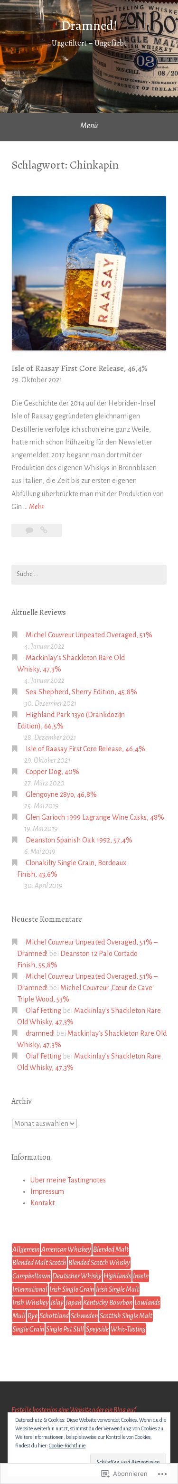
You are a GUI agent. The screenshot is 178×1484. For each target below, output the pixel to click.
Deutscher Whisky (77, 1276)
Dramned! (89, 26)
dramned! (40, 1033)
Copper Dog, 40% (52, 771)
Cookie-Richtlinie (67, 1445)
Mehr (36, 507)
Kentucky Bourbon (107, 1302)
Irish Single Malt (117, 1289)
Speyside (97, 1329)
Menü (89, 126)
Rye (32, 1316)
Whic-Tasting (128, 1329)
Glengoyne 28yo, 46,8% (61, 794)
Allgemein (25, 1249)
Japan (73, 1302)
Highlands (117, 1276)
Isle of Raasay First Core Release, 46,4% (79, 368)
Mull (19, 1316)
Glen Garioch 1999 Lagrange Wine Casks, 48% (95, 817)
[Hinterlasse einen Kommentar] (30, 530)
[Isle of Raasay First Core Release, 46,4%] (43, 530)
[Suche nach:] (89, 575)
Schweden (84, 1316)
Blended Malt (111, 1249)
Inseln (141, 1276)
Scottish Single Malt (126, 1316)
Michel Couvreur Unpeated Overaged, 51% (89, 635)
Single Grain (28, 1329)
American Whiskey (66, 1249)
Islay (57, 1302)
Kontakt (42, 1203)
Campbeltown (31, 1276)
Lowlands (147, 1302)
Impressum (47, 1191)
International (29, 1289)
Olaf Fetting (43, 1010)
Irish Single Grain (71, 1289)
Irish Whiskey (30, 1302)
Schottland (54, 1316)
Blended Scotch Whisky (99, 1263)
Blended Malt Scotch (39, 1263)
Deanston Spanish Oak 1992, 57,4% (79, 840)
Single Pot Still (65, 1329)
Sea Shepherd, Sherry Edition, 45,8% (81, 692)
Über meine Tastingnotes (68, 1180)
